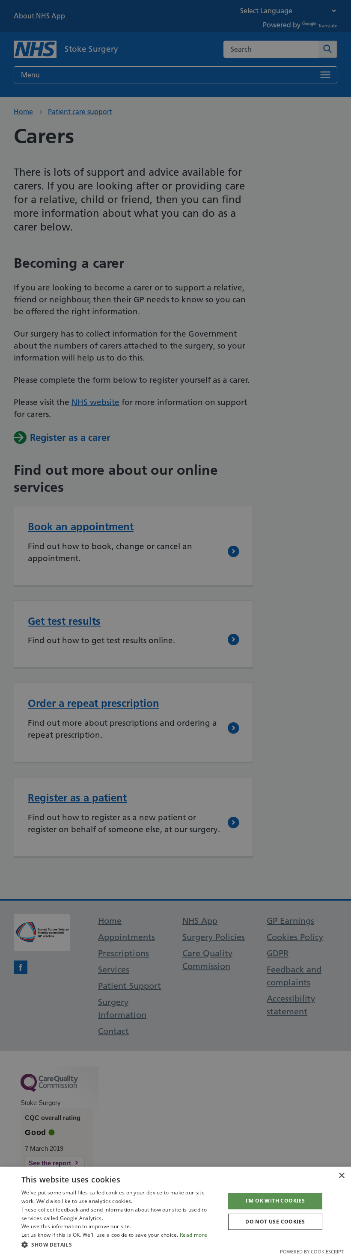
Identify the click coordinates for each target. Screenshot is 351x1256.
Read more (193, 1234)
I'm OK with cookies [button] (275, 1200)
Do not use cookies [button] (275, 1221)
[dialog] (175, 1211)
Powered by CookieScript (312, 1251)
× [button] (341, 1176)
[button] (120, 1244)
